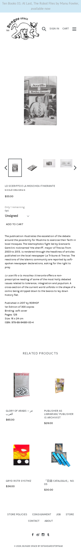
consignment (41, 514)
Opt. (7, 210)
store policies (17, 514)
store (70, 514)
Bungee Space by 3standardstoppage (42, 546)
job (58, 514)
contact (34, 520)
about (48, 520)
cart (66, 28)
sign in (54, 28)
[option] (15, 168)
